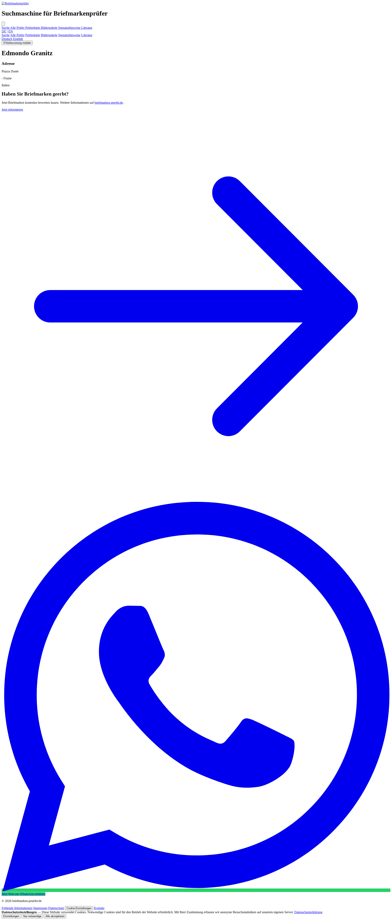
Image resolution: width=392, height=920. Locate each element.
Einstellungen (11, 916)
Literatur (86, 27)
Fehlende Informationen (17, 908)
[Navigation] (3, 24)
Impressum (40, 908)
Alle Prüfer (17, 27)
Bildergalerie (49, 27)
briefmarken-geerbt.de (109, 102)
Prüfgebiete (33, 27)
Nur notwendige (32, 916)
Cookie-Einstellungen (79, 908)
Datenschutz (56, 908)
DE (4, 31)
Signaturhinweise (69, 27)
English (18, 39)
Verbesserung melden (18, 42)
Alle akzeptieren (55, 916)
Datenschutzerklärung (308, 912)
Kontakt (99, 908)
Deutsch (7, 39)
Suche (6, 27)
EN (10, 31)
